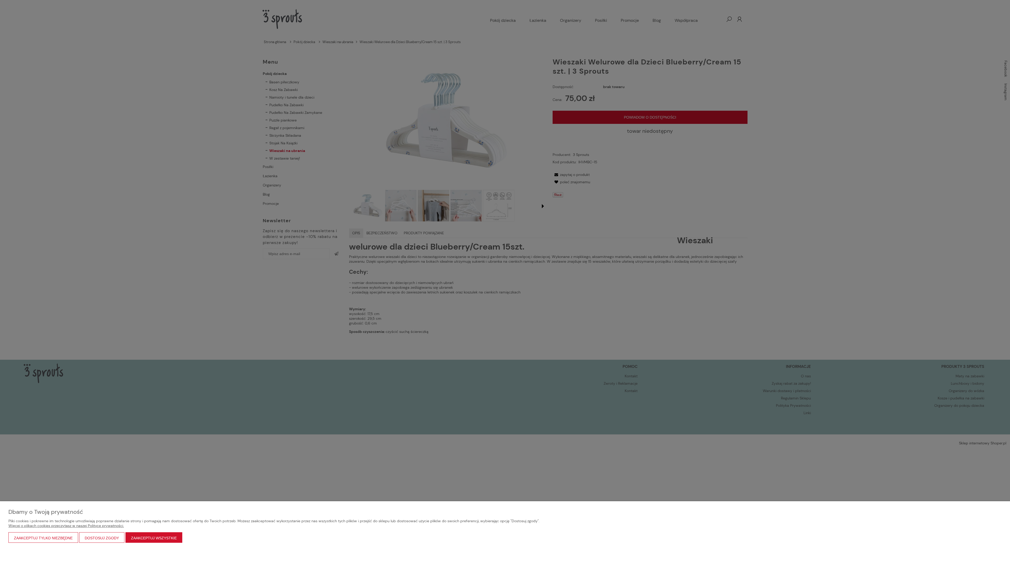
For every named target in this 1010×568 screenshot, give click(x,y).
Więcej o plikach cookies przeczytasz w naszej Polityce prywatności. (66, 525)
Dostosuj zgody (102, 538)
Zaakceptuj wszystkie (154, 538)
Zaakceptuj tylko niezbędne (43, 538)
